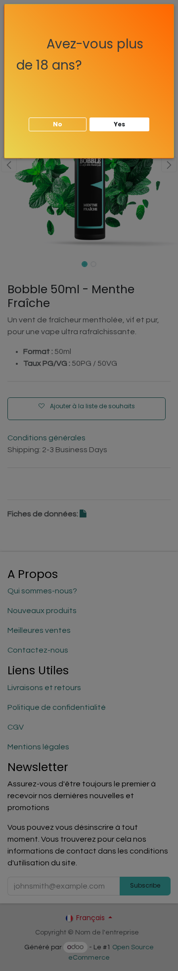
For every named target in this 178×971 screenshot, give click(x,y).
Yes (119, 124)
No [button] (57, 124)
